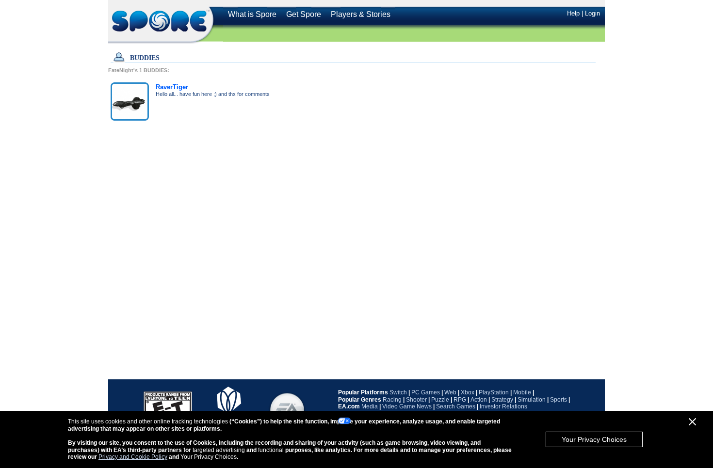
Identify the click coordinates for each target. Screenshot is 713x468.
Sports (558, 399)
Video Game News (407, 406)
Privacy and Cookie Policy (132, 456)
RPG (460, 399)
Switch (398, 392)
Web (450, 392)
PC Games (425, 392)
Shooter (416, 399)
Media (369, 406)
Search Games (455, 406)
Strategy (502, 399)
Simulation (532, 399)
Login (592, 13)
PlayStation (494, 392)
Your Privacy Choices (594, 439)
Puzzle (440, 399)
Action (478, 399)
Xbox (467, 392)
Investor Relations (503, 406)
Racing (392, 399)
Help (573, 13)
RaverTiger (172, 87)
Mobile (522, 392)
